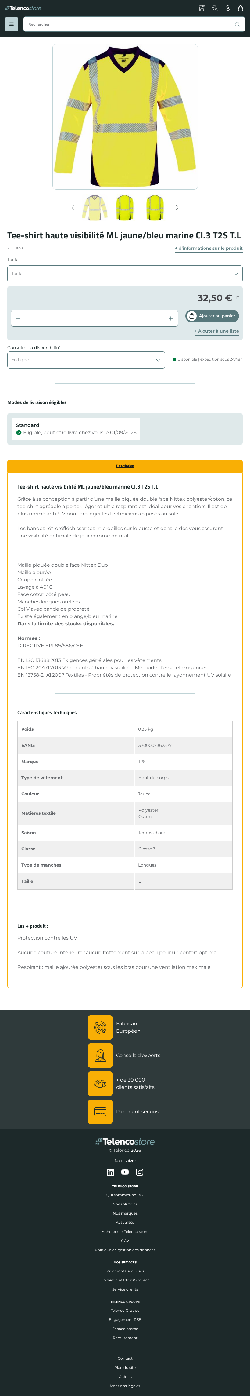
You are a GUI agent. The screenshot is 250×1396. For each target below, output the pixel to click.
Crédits (125, 1376)
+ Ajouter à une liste (217, 331)
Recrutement (125, 1338)
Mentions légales (125, 1385)
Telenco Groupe (125, 1310)
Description (125, 466)
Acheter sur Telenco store (125, 1231)
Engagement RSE (125, 1319)
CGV (125, 1240)
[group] (95, 207)
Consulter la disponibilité (33, 348)
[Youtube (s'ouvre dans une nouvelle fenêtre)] (125, 1173)
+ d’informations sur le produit (209, 248)
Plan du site (125, 1367)
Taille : (13, 259)
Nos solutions (125, 1204)
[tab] (125, 466)
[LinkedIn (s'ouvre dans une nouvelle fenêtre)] (110, 1173)
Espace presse (125, 1328)
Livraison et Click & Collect (125, 1280)
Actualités (125, 1222)
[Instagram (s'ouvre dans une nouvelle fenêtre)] (139, 1173)
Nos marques (125, 1213)
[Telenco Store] (23, 8)
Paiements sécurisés (125, 1271)
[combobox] (134, 24)
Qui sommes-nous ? (125, 1195)
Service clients (125, 1289)
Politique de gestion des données (125, 1250)
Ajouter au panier (217, 315)
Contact (125, 1358)
